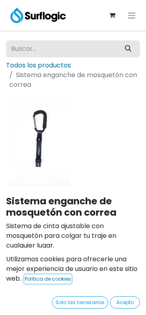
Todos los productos (38, 65)
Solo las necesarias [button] (80, 302)
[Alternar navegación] (131, 15)
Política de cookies (48, 278)
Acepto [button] (125, 302)
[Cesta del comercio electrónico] (112, 15)
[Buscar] (128, 48)
